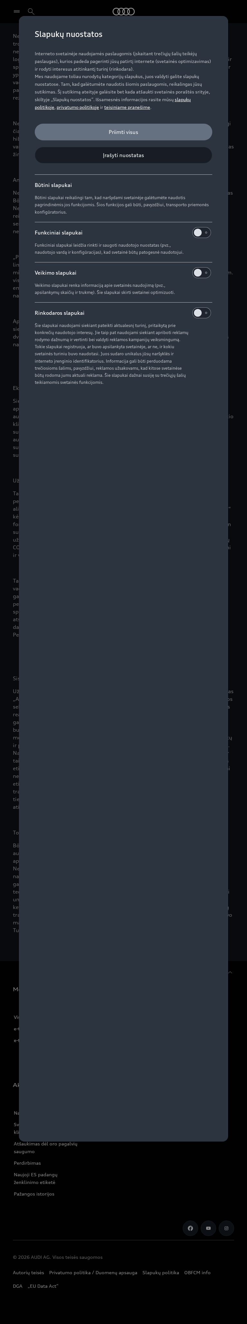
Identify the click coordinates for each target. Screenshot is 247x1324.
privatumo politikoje (78, 107)
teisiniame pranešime (127, 107)
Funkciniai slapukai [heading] (59, 232)
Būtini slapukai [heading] (53, 185)
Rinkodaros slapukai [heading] (60, 313)
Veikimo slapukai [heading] (56, 272)
